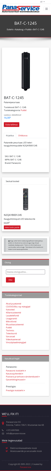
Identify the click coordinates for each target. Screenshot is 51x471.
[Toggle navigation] (46, 9)
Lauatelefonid (12, 315)
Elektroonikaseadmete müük (23, 448)
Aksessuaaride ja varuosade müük (26, 451)
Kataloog (19, 29)
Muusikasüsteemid (15, 324)
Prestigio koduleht (14, 390)
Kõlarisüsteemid (13, 312)
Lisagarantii (11, 318)
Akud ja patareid (13, 303)
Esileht (10, 29)
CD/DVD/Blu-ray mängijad (18, 306)
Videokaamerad (13, 339)
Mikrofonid (11, 321)
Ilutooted (10, 309)
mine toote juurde (12, 227)
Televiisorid (11, 333)
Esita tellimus (11, 124)
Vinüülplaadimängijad (16, 342)
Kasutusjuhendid (14, 373)
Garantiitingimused (15, 379)
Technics (10, 330)
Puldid (28, 29)
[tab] (10, 135)
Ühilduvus (22, 135)
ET (41, 2)
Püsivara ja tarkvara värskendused (22, 376)
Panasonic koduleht (15, 370)
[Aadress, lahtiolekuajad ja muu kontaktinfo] (4, 423)
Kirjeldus (10, 135)
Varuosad (10, 336)
